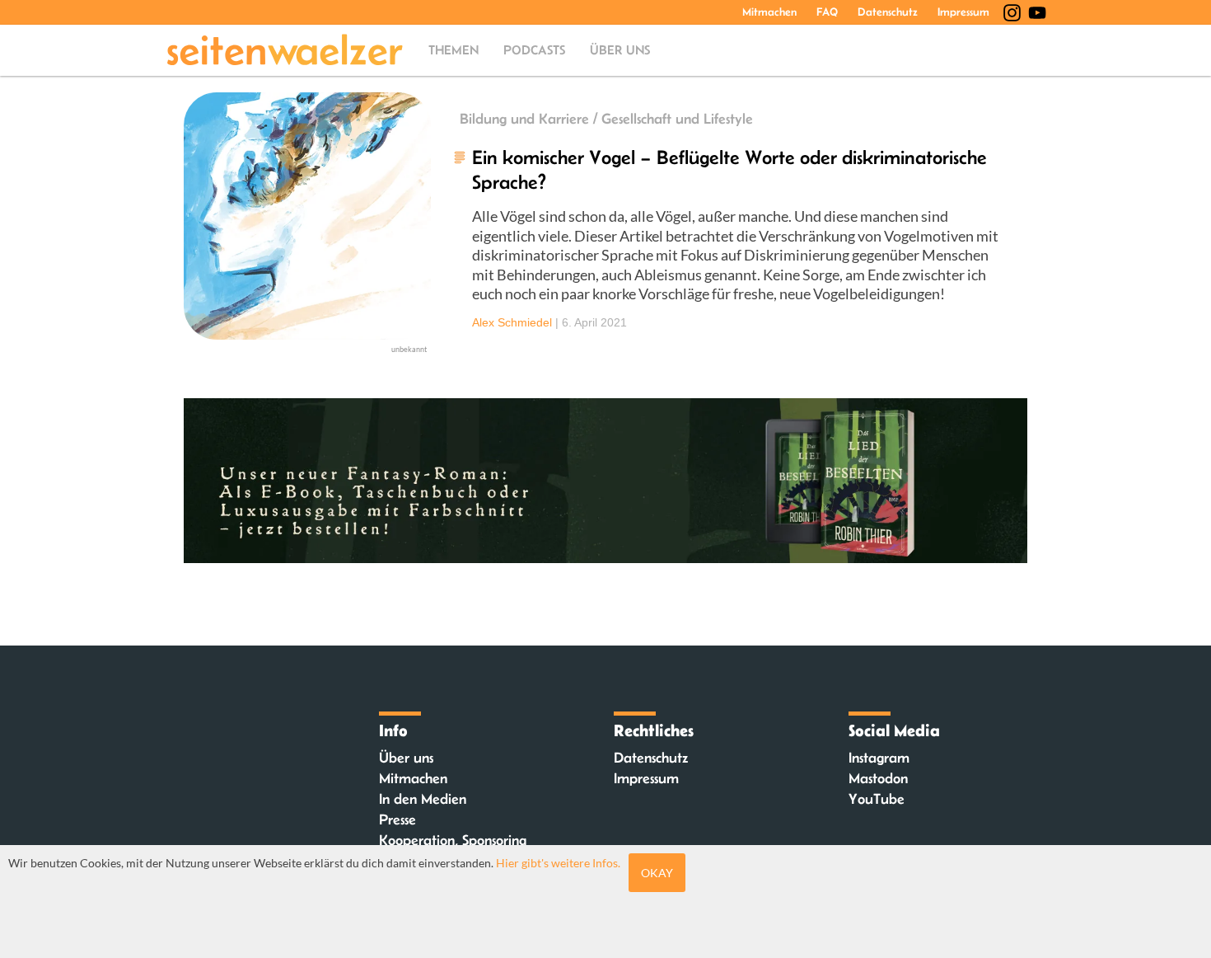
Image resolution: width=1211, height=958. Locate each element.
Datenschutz (888, 11)
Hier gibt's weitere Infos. (558, 863)
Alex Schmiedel (512, 322)
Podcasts (534, 50)
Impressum (963, 11)
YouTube (877, 799)
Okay (657, 873)
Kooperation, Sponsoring (452, 840)
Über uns (620, 50)
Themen (453, 50)
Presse (397, 819)
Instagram (879, 757)
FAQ (827, 11)
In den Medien (422, 799)
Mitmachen (769, 11)
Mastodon (878, 778)
